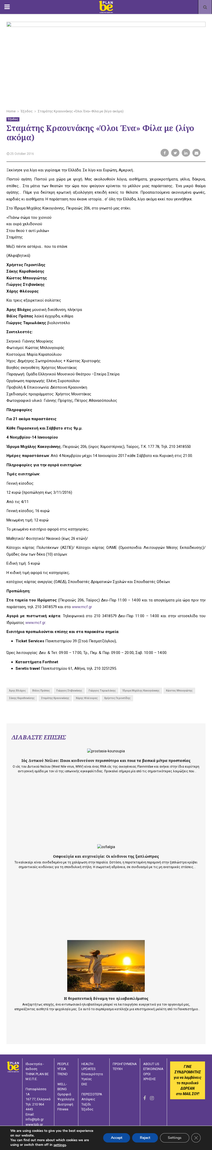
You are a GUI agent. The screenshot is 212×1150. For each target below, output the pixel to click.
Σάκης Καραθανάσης (22, 698)
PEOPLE (63, 1064)
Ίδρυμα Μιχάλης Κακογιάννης (141, 690)
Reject (145, 1138)
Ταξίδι (86, 1104)
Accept (116, 1138)
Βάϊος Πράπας (41, 690)
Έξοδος (13, 119)
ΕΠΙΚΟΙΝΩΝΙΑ (153, 1069)
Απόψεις (88, 1099)
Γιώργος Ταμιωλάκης (102, 690)
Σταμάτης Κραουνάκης (55, 698)
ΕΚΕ (84, 1084)
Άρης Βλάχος (17, 690)
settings (60, 1145)
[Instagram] (152, 1098)
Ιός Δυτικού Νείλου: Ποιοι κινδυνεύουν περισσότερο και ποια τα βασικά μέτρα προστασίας (106, 760)
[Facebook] (144, 1098)
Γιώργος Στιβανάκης (69, 690)
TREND (62, 1074)
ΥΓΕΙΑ (61, 1069)
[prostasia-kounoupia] (106, 751)
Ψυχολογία (65, 1099)
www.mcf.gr (82, 607)
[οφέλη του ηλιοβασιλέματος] (106, 966)
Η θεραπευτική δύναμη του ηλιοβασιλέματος (106, 998)
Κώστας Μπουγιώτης (179, 690)
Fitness (62, 1109)
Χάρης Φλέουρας (87, 698)
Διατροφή (65, 1104)
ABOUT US (151, 1064)
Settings (174, 1138)
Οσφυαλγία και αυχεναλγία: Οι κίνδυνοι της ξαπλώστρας (106, 856)
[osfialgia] (106, 847)
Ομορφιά (64, 1094)
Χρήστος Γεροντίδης (117, 698)
